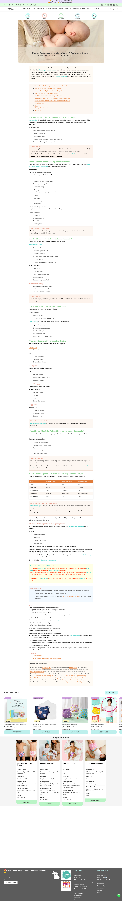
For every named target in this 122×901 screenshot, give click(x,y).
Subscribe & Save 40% (80, 879)
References (38, 110)
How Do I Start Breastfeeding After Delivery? (48, 88)
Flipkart (73, 682)
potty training (81, 675)
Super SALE (41, 568)
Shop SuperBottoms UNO (48, 560)
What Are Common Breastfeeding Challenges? (48, 96)
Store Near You (101, 875)
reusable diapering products (71, 596)
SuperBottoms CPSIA (80, 888)
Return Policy (101, 886)
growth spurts (57, 620)
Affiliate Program (79, 884)
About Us (76, 873)
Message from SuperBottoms (43, 108)
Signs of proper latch (35, 244)
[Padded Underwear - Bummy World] (75, 710)
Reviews (76, 891)
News (98, 892)
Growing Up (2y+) (31, 5)
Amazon (63, 682)
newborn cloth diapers (37, 671)
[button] (26, 9)
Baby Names (77, 875)
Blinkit (35, 684)
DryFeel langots (48, 675)
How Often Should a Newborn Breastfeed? (47, 93)
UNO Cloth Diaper (35, 505)
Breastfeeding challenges (38, 423)
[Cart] (117, 9)
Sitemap (99, 890)
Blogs (75, 900)
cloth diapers (73, 667)
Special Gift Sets (48, 566)
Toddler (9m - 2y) (20, 5)
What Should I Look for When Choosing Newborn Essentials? (53, 98)
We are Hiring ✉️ (102, 877)
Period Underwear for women (80, 678)
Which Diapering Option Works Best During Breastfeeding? (52, 100)
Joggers (57, 678)
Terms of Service (78, 893)
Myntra (68, 682)
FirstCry (79, 682)
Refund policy (78, 895)
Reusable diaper (75, 635)
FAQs (36, 105)
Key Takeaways (39, 103)
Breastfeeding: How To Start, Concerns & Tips (47, 658)
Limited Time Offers (36, 566)
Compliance (77, 897)
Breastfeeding (33, 120)
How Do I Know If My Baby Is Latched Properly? (49, 91)
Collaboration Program (80, 886)
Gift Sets (88, 572)
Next (119, 710)
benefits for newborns (75, 154)
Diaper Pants (39, 675)
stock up (82, 578)
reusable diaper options (76, 526)
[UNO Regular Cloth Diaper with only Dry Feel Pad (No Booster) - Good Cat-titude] (46, 710)
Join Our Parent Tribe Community (83, 882)
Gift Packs (44, 578)
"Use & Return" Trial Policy (105, 879)
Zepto (84, 682)
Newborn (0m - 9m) (9, 5)
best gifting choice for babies (71, 680)
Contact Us (100, 888)
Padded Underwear (69, 675)
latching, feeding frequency (48, 70)
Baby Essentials (54, 570)
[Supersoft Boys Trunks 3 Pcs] (104, 710)
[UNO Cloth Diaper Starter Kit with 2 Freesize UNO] (17, 710)
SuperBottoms (46, 667)
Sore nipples (33, 347)
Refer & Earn (77, 877)
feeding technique (61, 76)
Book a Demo (101, 873)
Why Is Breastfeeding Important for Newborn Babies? (51, 86)
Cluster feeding (33, 321)
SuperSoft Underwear (36, 678)
